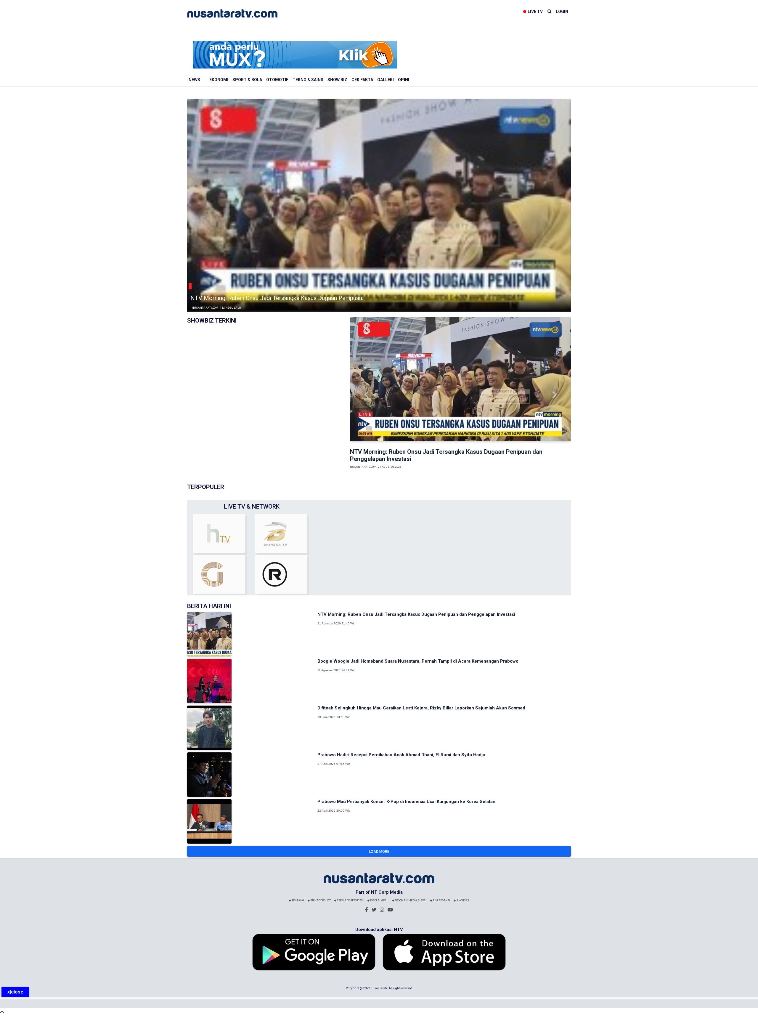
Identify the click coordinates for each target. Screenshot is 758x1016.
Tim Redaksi (441, 900)
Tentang (297, 900)
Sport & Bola (247, 79)
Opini (403, 79)
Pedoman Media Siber (409, 900)
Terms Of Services (349, 900)
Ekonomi (218, 79)
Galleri (385, 79)
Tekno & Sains (308, 79)
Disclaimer (378, 900)
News (194, 79)
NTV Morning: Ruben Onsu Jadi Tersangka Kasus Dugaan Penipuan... (278, 298)
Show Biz (337, 79)
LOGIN (562, 11)
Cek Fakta (362, 79)
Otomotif (277, 79)
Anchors (462, 900)
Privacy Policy (320, 900)
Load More (379, 852)
